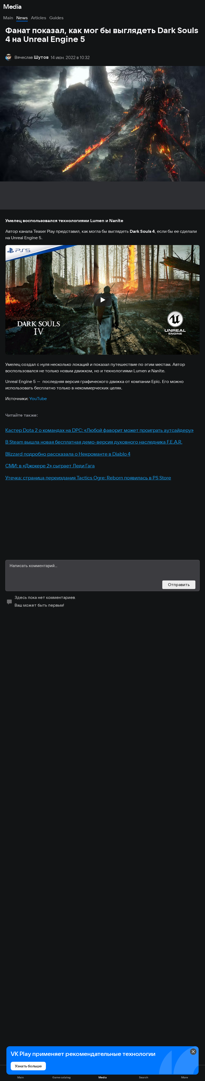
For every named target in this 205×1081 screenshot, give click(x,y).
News (22, 17)
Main (8, 17)
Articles (38, 17)
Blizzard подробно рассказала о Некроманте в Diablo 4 (67, 454)
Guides (56, 17)
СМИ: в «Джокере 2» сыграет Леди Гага (50, 466)
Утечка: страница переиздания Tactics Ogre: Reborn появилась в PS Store (88, 478)
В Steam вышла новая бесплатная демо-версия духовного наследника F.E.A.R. (93, 442)
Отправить (179, 584)
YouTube (38, 398)
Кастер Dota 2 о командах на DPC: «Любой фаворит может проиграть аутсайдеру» (99, 430)
